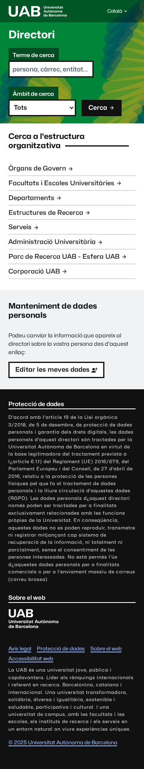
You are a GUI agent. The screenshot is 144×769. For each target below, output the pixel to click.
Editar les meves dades (52, 369)
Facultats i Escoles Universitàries (61, 183)
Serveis (20, 227)
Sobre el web (106, 648)
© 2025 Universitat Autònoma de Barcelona (62, 742)
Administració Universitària (52, 242)
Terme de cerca (33, 55)
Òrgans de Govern (37, 168)
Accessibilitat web (30, 658)
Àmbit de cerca (33, 93)
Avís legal (19, 648)
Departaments (31, 198)
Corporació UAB (34, 271)
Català (114, 13)
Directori (31, 34)
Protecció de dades (61, 648)
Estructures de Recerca (45, 212)
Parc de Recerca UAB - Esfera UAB (64, 256)
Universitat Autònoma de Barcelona (37, 11)
